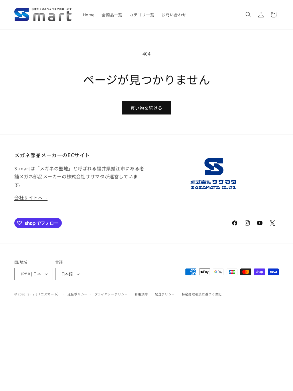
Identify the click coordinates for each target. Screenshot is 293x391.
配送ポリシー (165, 294)
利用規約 (141, 294)
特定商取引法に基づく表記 (202, 294)
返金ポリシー (78, 294)
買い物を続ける (146, 108)
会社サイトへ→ (30, 197)
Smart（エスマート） (44, 294)
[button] (248, 14)
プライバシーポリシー (111, 294)
